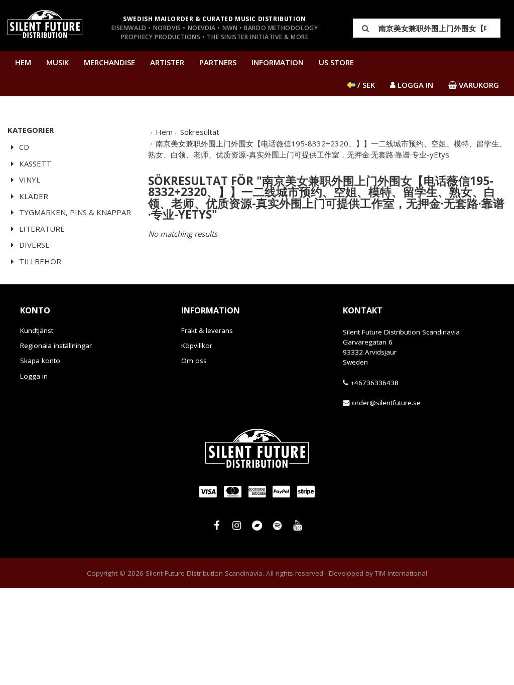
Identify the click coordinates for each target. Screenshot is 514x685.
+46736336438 (374, 382)
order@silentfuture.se (386, 402)
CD (23, 147)
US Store (336, 62)
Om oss (194, 360)
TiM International (401, 573)
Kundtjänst (36, 330)
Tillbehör (39, 261)
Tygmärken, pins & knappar (74, 212)
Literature (41, 229)
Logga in (34, 376)
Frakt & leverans (207, 330)
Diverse (33, 245)
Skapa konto (40, 360)
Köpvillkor (196, 345)
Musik (57, 62)
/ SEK (365, 85)
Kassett (34, 163)
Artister (167, 62)
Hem (23, 62)
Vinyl (28, 180)
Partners (217, 62)
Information (277, 62)
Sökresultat (199, 132)
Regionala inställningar (56, 345)
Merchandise (109, 62)
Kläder (32, 196)
